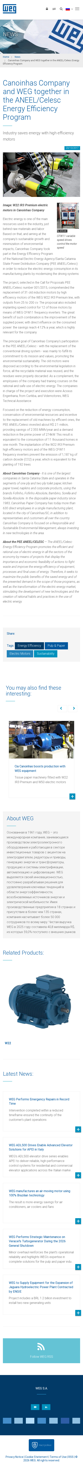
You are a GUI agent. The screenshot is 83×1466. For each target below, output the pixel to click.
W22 (8, 1043)
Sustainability (45, 653)
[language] (69, 8)
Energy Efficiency (29, 645)
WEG (8, 8)
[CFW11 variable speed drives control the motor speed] (68, 215)
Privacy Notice (14, 1456)
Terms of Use (58, 1456)
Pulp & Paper (56, 645)
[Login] (47, 8)
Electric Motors (20, 653)
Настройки (45, 1445)
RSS (71, 1456)
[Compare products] (54, 8)
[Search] (61, 8)
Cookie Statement (36, 1456)
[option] (41, 756)
